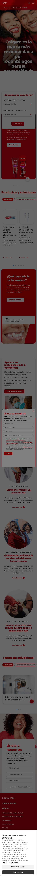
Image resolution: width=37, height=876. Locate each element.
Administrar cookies (18, 866)
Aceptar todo (18, 872)
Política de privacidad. (10, 863)
